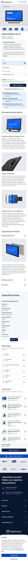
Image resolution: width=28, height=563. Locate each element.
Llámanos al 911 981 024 (11, 487)
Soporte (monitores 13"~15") (14, 414)
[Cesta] (22, 2)
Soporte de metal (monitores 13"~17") (15, 423)
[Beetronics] (6, 2)
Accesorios (23, 5)
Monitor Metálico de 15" (13, 398)
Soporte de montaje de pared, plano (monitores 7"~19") (15, 406)
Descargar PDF (5, 336)
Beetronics (9, 530)
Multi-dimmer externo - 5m (14, 438)
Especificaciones (9, 5)
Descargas (17, 5)
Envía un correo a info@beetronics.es (14, 492)
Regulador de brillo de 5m (14, 431)
